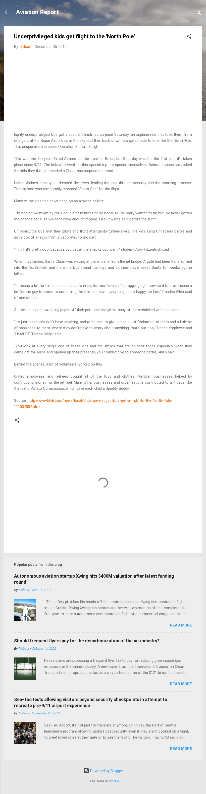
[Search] (199, 13)
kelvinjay (114, 780)
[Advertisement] (103, 90)
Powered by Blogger (106, 771)
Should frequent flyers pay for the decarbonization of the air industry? (87, 640)
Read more (181, 625)
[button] (189, 37)
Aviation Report (37, 12)
